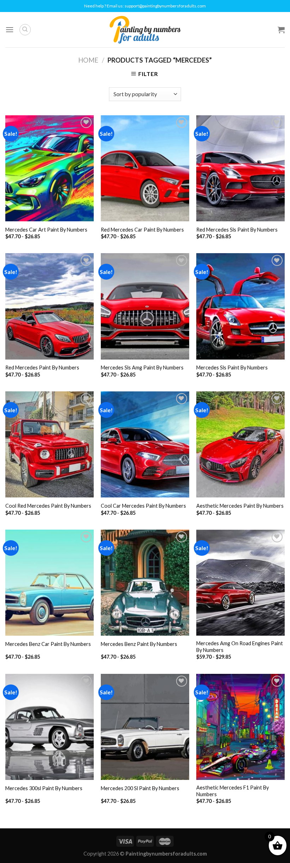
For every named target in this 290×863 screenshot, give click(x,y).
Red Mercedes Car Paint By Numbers (142, 230)
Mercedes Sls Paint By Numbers (232, 368)
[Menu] (9, 29)
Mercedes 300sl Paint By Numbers (43, 788)
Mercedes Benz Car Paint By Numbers (48, 644)
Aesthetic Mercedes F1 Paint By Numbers (232, 791)
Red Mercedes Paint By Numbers (42, 368)
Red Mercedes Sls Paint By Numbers (237, 230)
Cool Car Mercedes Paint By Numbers (143, 506)
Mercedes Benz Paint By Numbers (139, 644)
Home (88, 60)
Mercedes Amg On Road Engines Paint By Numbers (239, 646)
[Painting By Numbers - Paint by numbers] (145, 29)
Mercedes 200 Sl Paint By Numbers (140, 788)
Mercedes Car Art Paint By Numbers (46, 230)
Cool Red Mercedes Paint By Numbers (48, 506)
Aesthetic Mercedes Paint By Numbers (240, 506)
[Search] (25, 29)
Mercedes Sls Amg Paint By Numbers (142, 368)
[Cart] (281, 29)
